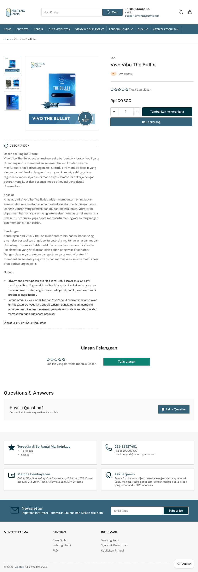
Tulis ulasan (127, 362)
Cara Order (60, 540)
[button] (119, 90)
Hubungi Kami (61, 545)
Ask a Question (176, 409)
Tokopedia (27, 450)
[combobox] (82, 12)
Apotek (19, 567)
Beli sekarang (151, 122)
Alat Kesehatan (59, 29)
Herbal (39, 29)
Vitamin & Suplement (89, 29)
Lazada (25, 454)
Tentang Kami (110, 540)
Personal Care (119, 29)
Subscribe (176, 511)
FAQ (55, 550)
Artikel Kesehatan (165, 29)
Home (7, 29)
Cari (115, 12)
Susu (141, 29)
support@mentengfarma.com (142, 15)
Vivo (113, 57)
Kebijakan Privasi (112, 550)
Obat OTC (22, 29)
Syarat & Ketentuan (114, 545)
